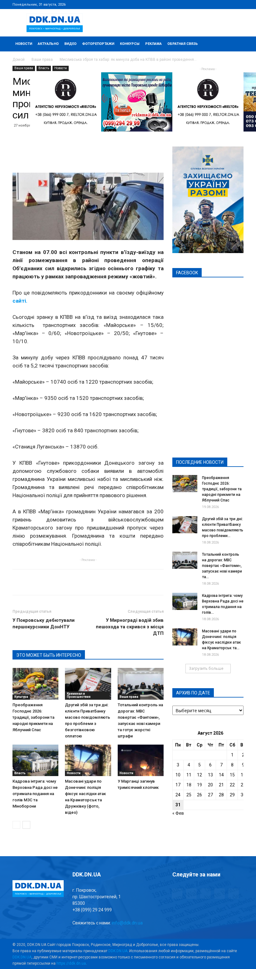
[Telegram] (208, 4)
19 (199, 784)
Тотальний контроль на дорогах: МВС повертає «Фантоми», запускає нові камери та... (222, 565)
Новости (23, 44)
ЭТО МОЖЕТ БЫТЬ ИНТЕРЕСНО (48, 655)
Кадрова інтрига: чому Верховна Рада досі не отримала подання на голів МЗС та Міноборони (35, 793)
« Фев (178, 813)
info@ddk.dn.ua (127, 922)
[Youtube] (239, 4)
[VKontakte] (228, 4)
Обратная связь (182, 44)
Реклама (153, 44)
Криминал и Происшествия (79, 695)
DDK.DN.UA (117, 951)
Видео (70, 44)
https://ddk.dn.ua (71, 963)
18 (188, 784)
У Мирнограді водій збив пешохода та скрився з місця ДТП (130, 626)
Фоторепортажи (98, 44)
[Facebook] (197, 4)
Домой (18, 59)
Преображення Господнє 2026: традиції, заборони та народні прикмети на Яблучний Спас (33, 717)
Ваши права (42, 59)
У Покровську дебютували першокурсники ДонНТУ (43, 623)
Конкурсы (130, 44)
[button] (236, 44)
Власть (43, 68)
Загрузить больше (206, 668)
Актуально (48, 44)
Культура (21, 696)
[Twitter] (218, 4)
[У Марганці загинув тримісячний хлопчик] (141, 760)
